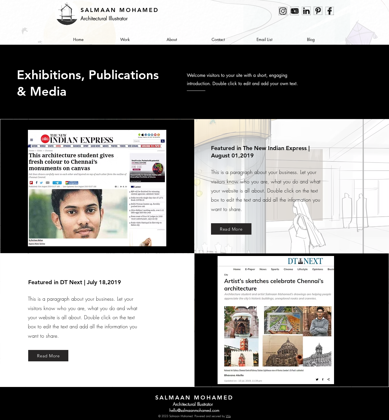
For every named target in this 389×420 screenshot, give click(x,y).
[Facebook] (329, 11)
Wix (228, 416)
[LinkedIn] (306, 11)
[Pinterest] (318, 11)
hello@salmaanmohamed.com (194, 410)
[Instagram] (283, 11)
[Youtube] (294, 11)
